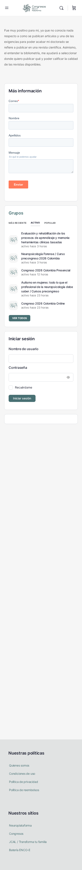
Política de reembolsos (24, 790)
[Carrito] (74, 8)
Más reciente (17, 222)
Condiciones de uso (22, 773)
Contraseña (18, 367)
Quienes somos (19, 765)
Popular (50, 222)
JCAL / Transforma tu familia (28, 842)
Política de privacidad (23, 782)
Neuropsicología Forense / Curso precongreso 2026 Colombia (43, 256)
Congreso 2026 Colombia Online (43, 303)
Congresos (16, 833)
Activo (35, 222)
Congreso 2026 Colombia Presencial (45, 270)
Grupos (16, 213)
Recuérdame (23, 387)
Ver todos (19, 318)
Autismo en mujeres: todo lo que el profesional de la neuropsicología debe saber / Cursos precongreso (47, 287)
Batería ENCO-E (19, 850)
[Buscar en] (62, 8)
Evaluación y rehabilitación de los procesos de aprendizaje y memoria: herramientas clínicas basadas (45, 238)
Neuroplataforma (20, 825)
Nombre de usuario (23, 349)
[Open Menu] (6, 7)
